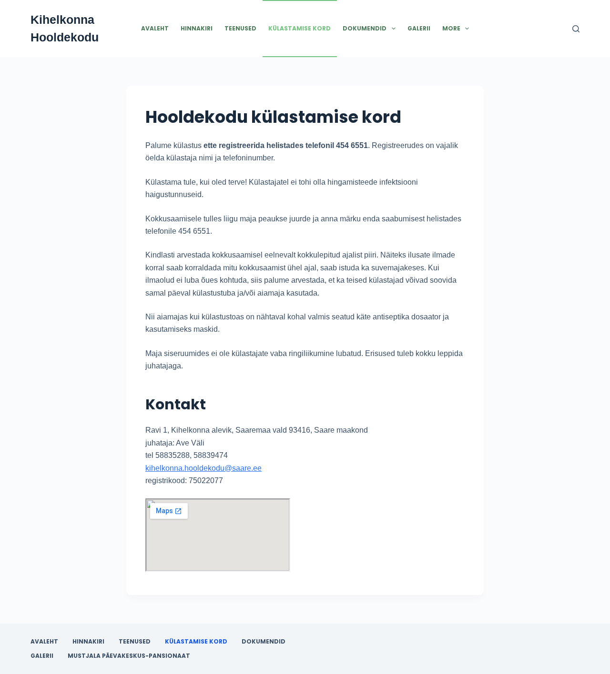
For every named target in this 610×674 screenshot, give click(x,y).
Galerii (418, 28)
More (451, 28)
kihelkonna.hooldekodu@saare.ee (203, 468)
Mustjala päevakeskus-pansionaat (129, 656)
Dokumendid (364, 28)
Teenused (240, 28)
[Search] (576, 28)
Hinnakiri (197, 28)
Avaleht (155, 28)
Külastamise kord (299, 28)
